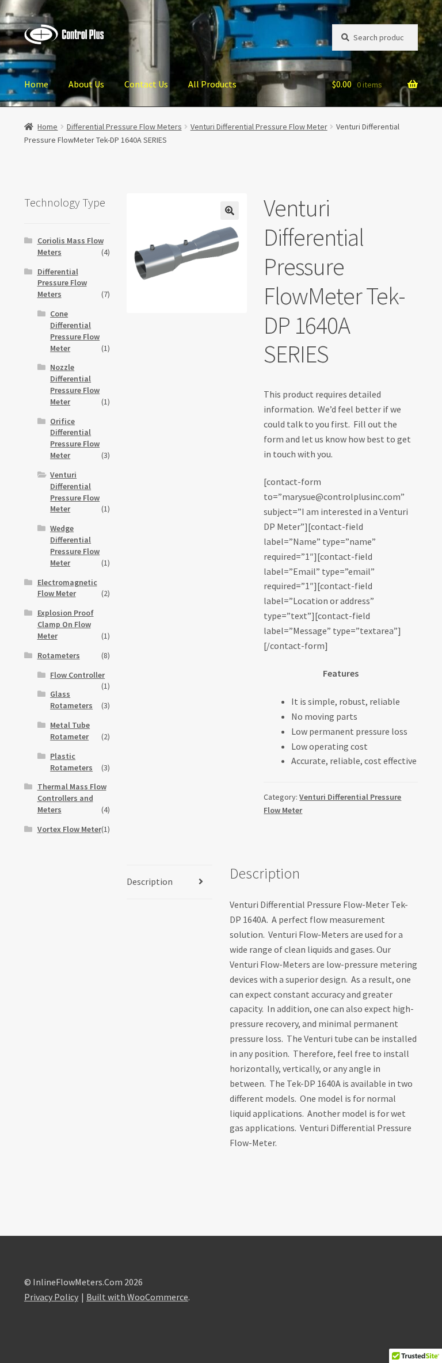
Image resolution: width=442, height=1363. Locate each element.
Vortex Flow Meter (69, 829)
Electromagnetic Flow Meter (67, 588)
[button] (229, 210)
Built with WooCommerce (137, 1297)
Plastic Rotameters (71, 762)
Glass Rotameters (71, 700)
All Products (212, 84)
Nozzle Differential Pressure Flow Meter (75, 384)
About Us (86, 84)
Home (36, 84)
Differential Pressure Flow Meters (124, 126)
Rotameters (58, 655)
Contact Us (146, 84)
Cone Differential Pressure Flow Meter (75, 330)
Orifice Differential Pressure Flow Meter (75, 438)
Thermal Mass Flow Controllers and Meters (71, 798)
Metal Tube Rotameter (70, 731)
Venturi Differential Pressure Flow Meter (258, 126)
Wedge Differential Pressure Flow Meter (75, 545)
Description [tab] (150, 881)
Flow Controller (77, 675)
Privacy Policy (51, 1297)
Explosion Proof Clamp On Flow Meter (65, 624)
